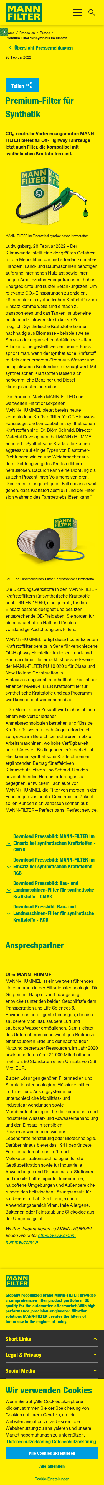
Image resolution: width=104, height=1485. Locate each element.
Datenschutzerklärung (29, 1441)
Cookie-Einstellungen (52, 1478)
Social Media (20, 1370)
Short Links (18, 1338)
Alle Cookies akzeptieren (52, 1453)
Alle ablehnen (52, 1466)
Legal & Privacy (24, 1354)
